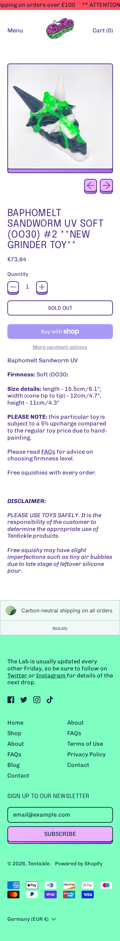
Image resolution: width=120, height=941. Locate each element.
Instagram (51, 675)
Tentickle (39, 864)
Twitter (17, 675)
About (15, 743)
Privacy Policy (86, 754)
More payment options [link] (60, 347)
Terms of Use (85, 743)
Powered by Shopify (78, 864)
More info (59, 628)
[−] (13, 287)
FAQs (48, 451)
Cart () (102, 32)
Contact (18, 775)
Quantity (17, 274)
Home (15, 722)
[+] (42, 287)
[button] (60, 118)
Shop (14, 733)
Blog (13, 765)
